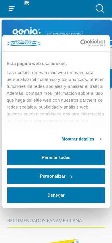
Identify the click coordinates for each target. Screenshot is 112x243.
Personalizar (52, 176)
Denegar (56, 194)
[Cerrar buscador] (100, 8)
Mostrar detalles (77, 138)
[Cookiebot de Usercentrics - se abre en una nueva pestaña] (80, 43)
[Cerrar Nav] (11, 8)
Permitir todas (56, 157)
